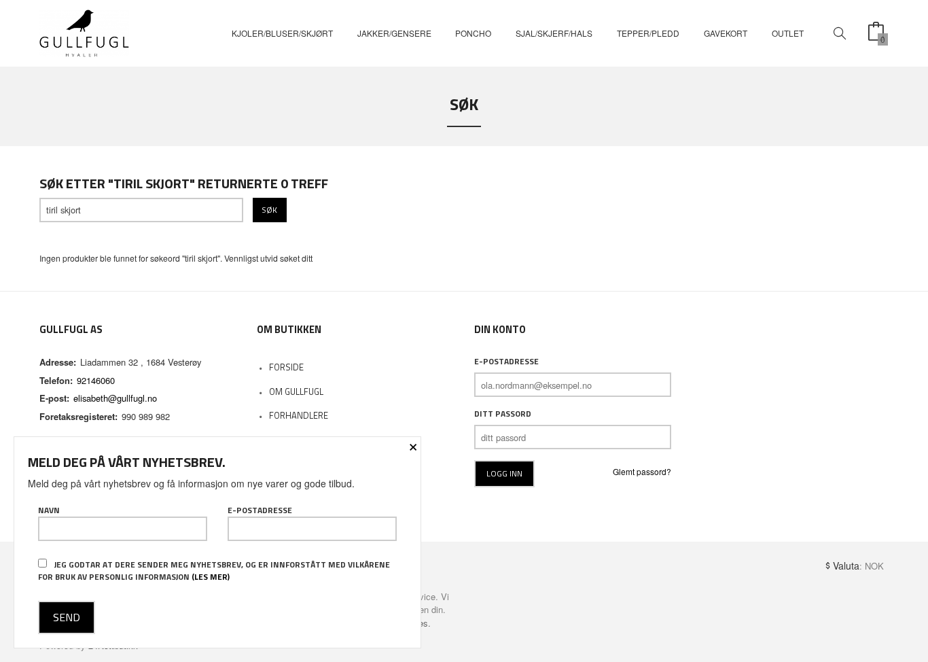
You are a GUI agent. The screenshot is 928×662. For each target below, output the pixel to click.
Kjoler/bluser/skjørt (282, 33)
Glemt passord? (642, 471)
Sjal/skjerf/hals (554, 33)
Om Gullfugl (296, 391)
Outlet (788, 33)
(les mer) (211, 576)
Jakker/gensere (394, 33)
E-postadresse (506, 361)
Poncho (473, 33)
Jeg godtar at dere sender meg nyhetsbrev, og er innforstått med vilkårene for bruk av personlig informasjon (214, 570)
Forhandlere (298, 415)
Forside (286, 367)
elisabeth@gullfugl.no (115, 397)
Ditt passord (502, 414)
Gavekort (725, 33)
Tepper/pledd (648, 33)
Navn (49, 510)
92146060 (96, 380)
